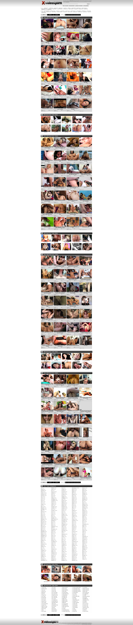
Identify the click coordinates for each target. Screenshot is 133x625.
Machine (63, 556)
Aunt (41, 505)
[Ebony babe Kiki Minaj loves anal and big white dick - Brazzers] (85, 41)
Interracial (63, 530)
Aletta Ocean (80, 11)
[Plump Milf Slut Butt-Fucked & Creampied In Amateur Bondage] (73, 396)
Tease (83, 520)
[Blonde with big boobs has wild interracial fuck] (60, 344)
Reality (73, 544)
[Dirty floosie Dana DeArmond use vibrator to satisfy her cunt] (85, 331)
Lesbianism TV (75, 601)
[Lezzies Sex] (85, 423)
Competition (53, 499)
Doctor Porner (86, 611)
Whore (83, 551)
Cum (52, 509)
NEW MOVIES (72, 5)
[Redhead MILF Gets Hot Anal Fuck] (85, 318)
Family (52, 544)
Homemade (63, 519)
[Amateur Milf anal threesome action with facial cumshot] (73, 304)
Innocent (63, 527)
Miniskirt (73, 494)
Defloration (53, 520)
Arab (41, 500)
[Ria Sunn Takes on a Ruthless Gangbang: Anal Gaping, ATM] (47, 67)
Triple (83, 531)
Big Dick (42, 522)
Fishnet (52, 555)
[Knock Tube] (85, 146)
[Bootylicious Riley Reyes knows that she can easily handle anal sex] (85, 476)
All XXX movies (56, 123)
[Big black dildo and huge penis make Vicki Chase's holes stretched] (73, 463)
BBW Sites (64, 602)
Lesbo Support (75, 607)
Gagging (63, 496)
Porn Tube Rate (87, 360)
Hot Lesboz (75, 598)
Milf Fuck (69, 8)
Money (73, 496)
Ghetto (63, 501)
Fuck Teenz (75, 593)
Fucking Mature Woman (77, 591)
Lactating (63, 544)
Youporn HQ (46, 123)
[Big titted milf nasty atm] (47, 186)
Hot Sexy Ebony (65, 592)
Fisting (52, 556)
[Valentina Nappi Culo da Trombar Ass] (85, 449)
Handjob (63, 514)
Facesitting (53, 541)
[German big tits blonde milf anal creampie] (60, 81)
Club (52, 494)
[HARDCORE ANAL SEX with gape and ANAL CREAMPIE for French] (60, 226)
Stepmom (83, 504)
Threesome (84, 524)
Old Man (73, 510)
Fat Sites (63, 608)
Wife (83, 552)
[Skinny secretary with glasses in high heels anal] (47, 383)
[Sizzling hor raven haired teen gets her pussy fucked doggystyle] (47, 423)
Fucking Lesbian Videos (77, 587)
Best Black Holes (66, 573)
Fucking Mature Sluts (76, 588)
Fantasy (52, 545)
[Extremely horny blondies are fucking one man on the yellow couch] (73, 383)
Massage (63, 560)
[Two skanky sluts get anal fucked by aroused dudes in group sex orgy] (60, 463)
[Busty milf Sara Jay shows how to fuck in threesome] (85, 199)
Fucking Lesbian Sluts (66, 611)
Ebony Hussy (64, 588)
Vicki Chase (43, 11)
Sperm (83, 500)
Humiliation (63, 524)
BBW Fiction (64, 598)
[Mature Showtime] (85, 67)
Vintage (83, 542)
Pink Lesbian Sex (86, 592)
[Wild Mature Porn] (85, 304)
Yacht (83, 556)
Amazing (42, 494)
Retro (73, 546)
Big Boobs (42, 519)
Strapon (83, 506)
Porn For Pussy (85, 603)
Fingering (52, 552)
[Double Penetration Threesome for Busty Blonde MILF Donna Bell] (85, 94)
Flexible (52, 560)
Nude (73, 504)
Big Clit (42, 520)
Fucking (63, 494)
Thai (83, 522)
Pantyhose (73, 520)
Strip (83, 509)
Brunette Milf (73, 8)
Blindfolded (43, 531)
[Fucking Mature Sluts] (85, 226)
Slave (83, 491)
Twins (83, 532)
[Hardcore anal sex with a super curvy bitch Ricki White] (47, 146)
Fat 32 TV (64, 607)
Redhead (73, 545)
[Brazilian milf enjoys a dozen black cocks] (47, 54)
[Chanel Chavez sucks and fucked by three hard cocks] (47, 476)
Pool (72, 530)
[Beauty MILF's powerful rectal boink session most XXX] (73, 186)
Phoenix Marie (44, 12)
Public (73, 540)
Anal (41, 496)
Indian (63, 526)
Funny (63, 495)
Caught (42, 555)
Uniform (83, 537)
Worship (83, 555)
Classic (52, 489)
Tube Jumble (66, 242)
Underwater (84, 536)
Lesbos (74, 608)
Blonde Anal (60, 8)
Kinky (62, 539)
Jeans (63, 535)
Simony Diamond (60, 11)
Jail (62, 532)
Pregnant (73, 534)
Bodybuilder (43, 535)
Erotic (52, 535)
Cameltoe (42, 550)
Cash (42, 552)
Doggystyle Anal (49, 9)
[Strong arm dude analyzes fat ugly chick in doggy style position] (47, 212)
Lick (62, 552)
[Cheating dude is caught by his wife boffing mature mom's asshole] (47, 396)
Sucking (83, 511)
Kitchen (63, 541)
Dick (52, 521)
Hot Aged (74, 597)
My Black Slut (64, 596)
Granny (63, 509)
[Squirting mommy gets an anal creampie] (47, 344)
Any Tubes (46, 360)
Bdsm (42, 514)
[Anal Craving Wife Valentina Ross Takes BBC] (85, 81)
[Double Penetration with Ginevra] (60, 199)
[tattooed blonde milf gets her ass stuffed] (47, 304)
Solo (83, 495)
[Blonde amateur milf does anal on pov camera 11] (47, 159)
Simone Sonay (49, 11)
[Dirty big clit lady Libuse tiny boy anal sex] (85, 212)
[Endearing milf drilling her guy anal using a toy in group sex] (60, 383)
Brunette (42, 544)
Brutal (42, 545)
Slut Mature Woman (86, 596)
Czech (52, 514)
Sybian (83, 516)
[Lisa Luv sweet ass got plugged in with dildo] (73, 107)
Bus (41, 547)
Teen (83, 521)
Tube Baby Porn (45, 573)
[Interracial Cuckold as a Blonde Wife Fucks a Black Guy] (73, 449)
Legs (62, 550)
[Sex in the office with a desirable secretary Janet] (73, 146)
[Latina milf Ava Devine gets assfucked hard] (60, 212)
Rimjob (73, 550)
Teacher (83, 519)
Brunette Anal (79, 8)
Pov (72, 532)
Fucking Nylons (75, 592)
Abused (42, 489)
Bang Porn (87, 123)
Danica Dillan (54, 11)
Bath (41, 510)
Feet (52, 547)
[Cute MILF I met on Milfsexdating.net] (47, 278)
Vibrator (83, 541)
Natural (73, 501)
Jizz (62, 537)
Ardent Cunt (77, 123)
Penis (73, 522)
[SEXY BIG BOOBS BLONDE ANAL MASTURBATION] (73, 54)
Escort (52, 536)
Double (52, 530)
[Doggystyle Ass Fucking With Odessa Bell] (60, 159)
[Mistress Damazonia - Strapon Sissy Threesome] (60, 54)
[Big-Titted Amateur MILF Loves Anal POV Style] (47, 41)
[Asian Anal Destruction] (47, 94)
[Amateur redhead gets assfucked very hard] (73, 226)
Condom (52, 501)
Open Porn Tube (86, 607)
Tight (83, 525)
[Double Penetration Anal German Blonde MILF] (47, 449)
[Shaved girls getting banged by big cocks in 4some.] (60, 67)
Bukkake (42, 546)
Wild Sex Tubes (56, 250)
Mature (73, 489)
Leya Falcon (85, 11)
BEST (44, 14)
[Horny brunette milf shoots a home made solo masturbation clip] (60, 146)
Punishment (74, 541)
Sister (83, 489)
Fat (51, 546)
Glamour (63, 504)
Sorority (83, 496)
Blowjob (42, 534)
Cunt (52, 511)
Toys (83, 529)
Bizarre (42, 527)
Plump (73, 529)
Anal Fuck (65, 8)
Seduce (73, 556)
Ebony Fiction (87, 581)
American (42, 495)
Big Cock (42, 521)
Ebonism (56, 581)
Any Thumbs (87, 250)
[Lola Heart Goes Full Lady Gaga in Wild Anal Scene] (60, 476)
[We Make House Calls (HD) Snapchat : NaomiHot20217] (73, 291)
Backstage (42, 509)
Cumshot (52, 510)
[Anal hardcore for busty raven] (73, 159)
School (73, 552)
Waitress (83, 546)
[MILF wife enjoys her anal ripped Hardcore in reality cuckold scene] (47, 318)
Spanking (83, 499)
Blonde (42, 532)
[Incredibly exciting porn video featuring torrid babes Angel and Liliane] (47, 463)
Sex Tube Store (76, 369)
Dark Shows (46, 581)
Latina (63, 547)
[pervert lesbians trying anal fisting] (73, 318)
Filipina (52, 551)
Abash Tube (66, 250)
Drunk (52, 531)
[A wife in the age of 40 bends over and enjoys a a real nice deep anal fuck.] (60, 449)
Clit (51, 490)
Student (83, 510)
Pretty (73, 535)
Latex (62, 546)
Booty (42, 539)
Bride (42, 541)
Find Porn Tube (85, 606)
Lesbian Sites (75, 603)
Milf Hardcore (46, 8)
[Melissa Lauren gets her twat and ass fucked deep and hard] (47, 291)
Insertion (63, 529)
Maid (62, 557)
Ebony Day (66, 581)
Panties (73, 519)
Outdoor (73, 516)
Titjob (83, 526)
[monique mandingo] (47, 226)
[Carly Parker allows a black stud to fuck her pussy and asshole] (60, 291)
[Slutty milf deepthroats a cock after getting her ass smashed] (85, 54)
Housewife (63, 521)
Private (73, 536)
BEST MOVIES (65, 5)
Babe (42, 506)
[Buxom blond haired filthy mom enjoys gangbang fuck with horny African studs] (73, 423)
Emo (52, 534)
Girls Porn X (85, 602)
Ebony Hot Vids (65, 587)
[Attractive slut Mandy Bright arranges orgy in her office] (60, 107)
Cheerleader (43, 560)
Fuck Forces (87, 132)
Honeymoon (64, 520)
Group (63, 510)
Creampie (52, 506)
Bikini (42, 525)
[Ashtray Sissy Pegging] (73, 94)
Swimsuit (83, 514)
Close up (52, 491)
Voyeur (83, 545)
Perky (73, 524)
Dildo (52, 522)
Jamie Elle (65, 11)
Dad (52, 515)
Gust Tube (56, 360)
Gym (62, 511)
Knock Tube (77, 360)
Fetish (52, 550)
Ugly (83, 534)
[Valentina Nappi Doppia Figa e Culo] (47, 331)
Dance (52, 516)
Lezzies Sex (75, 611)
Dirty (52, 524)
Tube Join (66, 123)
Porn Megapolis (85, 593)
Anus (42, 499)
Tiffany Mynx (75, 11)
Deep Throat (53, 519)
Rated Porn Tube (56, 369)
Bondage (42, 536)
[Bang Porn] (85, 186)
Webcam (83, 547)
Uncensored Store (77, 242)
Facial (52, 542)
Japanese (63, 534)
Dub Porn (45, 132)
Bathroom (42, 511)
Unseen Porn (87, 242)
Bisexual (42, 526)
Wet (83, 550)
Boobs (42, 537)
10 (78, 14)
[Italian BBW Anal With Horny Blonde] (60, 304)
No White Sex (64, 597)
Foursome (63, 491)
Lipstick (63, 555)
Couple (52, 504)
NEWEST (50, 14)
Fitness (52, 557)
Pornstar (73, 531)
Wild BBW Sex (85, 598)
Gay (62, 499)
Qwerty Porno (56, 242)
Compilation (53, 500)
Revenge (73, 547)
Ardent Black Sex (56, 573)
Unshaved (84, 539)
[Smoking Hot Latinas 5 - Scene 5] (47, 107)
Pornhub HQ (77, 132)
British (42, 542)
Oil (72, 509)
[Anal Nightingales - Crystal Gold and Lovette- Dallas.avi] (73, 81)
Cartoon (42, 551)
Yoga (83, 557)
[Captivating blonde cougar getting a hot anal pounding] (73, 212)
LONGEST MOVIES (79, 5)
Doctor (52, 525)
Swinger (83, 515)
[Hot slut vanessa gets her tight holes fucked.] (73, 476)
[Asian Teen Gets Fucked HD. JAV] (60, 318)
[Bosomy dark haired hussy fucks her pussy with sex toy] (60, 331)
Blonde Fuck (43, 9)
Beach (42, 515)
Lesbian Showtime (76, 602)
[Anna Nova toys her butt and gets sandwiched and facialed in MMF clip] (73, 436)
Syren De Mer (70, 11)
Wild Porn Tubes (46, 250)
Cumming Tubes (65, 603)
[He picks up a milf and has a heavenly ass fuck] (47, 436)
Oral (72, 511)
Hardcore (63, 515)
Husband (63, 525)
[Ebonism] (85, 107)
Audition (42, 504)
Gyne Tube (66, 360)
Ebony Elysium (76, 581)
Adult (77, 250)
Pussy (73, 542)
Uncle (83, 535)
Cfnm (42, 557)
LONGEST (56, 14)
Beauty (42, 516)
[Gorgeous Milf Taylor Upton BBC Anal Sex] (60, 94)
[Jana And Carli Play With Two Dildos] (73, 41)
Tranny (83, 530)
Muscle (73, 500)
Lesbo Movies (75, 606)
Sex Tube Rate (66, 369)
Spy (82, 501)
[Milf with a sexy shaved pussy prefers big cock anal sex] (47, 199)
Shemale (73, 560)
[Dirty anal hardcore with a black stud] (73, 344)
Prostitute (73, 539)
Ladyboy (63, 545)
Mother (73, 499)
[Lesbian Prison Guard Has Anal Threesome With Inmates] (60, 396)
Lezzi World (85, 587)
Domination (53, 529)
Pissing (73, 527)
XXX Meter (85, 601)
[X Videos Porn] (46, 6)
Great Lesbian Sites (76, 596)
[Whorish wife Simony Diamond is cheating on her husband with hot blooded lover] (60, 436)
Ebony (52, 532)
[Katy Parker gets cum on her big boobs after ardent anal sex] (73, 67)
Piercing (73, 526)
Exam (52, 537)
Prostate (73, 537)
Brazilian (42, 540)
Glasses (63, 505)
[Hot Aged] (85, 383)
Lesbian (63, 551)
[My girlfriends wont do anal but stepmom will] (60, 41)
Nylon (73, 506)
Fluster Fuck (56, 132)
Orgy (73, 514)
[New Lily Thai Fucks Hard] (60, 278)
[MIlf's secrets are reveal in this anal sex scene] (85, 159)
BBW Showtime (65, 601)
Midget (73, 491)
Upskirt (83, 540)
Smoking (83, 494)
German (63, 500)
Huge (62, 522)
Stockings (83, 505)
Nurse (73, 505)
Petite (73, 525)
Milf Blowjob (51, 8)
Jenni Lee (89, 11)
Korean (63, 542)
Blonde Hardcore (84, 8)
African (42, 491)
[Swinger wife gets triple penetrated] (73, 331)
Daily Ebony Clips (87, 573)
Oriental (73, 515)
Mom (73, 495)
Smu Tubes (87, 369)
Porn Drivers (46, 242)
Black (42, 529)
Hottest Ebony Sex (65, 593)
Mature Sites (85, 591)
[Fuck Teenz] (85, 344)
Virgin (83, 544)
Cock (52, 495)
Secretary (73, 555)
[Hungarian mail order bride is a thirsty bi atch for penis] (73, 278)
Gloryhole (63, 506)
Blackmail (42, 530)
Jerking (63, 536)
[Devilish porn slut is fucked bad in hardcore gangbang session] (60, 423)
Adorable (42, 490)
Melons (73, 490)
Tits (82, 527)
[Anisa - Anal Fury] (47, 81)
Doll (51, 527)
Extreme (52, 540)
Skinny (83, 490)
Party (73, 521)
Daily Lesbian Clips (65, 606)
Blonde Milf (56, 8)
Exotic (52, 539)
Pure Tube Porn (45, 369)
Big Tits (42, 524)
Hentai (63, 516)
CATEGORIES (86, 5)
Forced (63, 490)
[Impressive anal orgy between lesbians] (73, 199)
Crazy (52, 505)
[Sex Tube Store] (85, 463)
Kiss (62, 540)
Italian (63, 531)
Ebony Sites (64, 591)
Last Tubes (66, 132)
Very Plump (85, 597)
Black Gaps (77, 573)
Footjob (63, 489)
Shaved (73, 557)
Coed (52, 496)
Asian (42, 501)
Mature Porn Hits (86, 588)
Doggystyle (53, 526)
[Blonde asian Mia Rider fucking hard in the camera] (85, 291)
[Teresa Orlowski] (85, 436)
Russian (73, 551)
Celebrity (42, 556)
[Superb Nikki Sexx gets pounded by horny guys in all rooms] (60, 186)
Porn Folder (85, 608)
